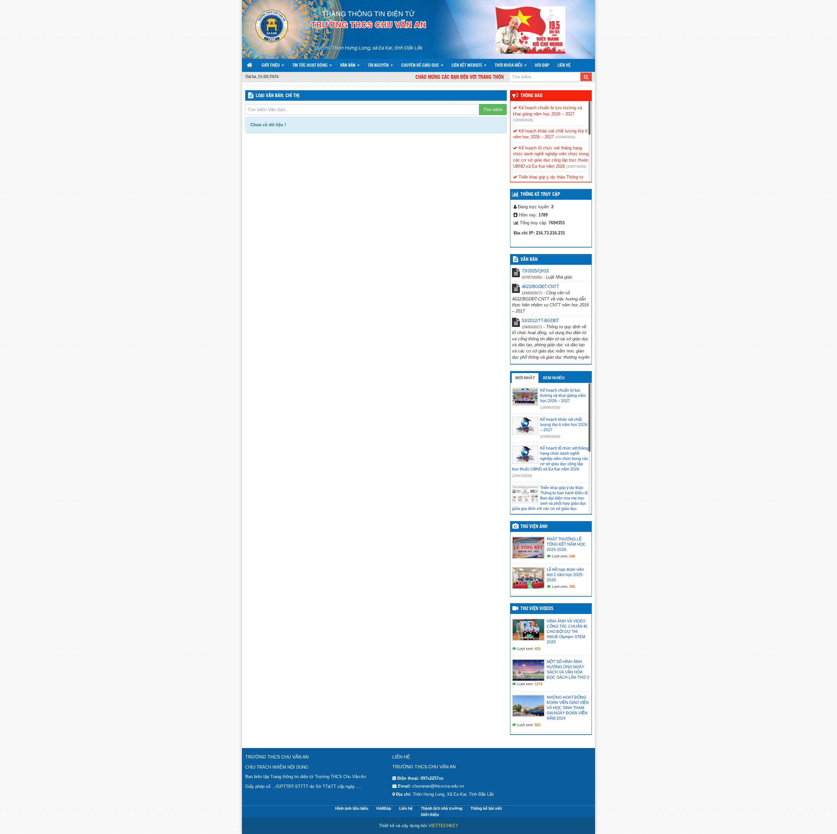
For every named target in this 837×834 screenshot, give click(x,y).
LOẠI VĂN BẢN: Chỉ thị (277, 96)
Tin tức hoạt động (310, 65)
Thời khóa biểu (509, 65)
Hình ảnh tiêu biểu (351, 808)
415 (537, 649)
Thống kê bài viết (486, 808)
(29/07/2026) (576, 166)
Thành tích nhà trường (441, 808)
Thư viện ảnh (534, 526)
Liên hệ (564, 65)
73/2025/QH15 (535, 270)
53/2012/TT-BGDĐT (540, 320)
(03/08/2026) (565, 137)
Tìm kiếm (493, 109)
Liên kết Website (467, 65)
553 (537, 725)
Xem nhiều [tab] (554, 378)
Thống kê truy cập (540, 194)
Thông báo (531, 96)
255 (572, 586)
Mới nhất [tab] (525, 378)
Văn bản (348, 65)
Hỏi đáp (542, 65)
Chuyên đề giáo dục (420, 65)
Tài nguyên (379, 65)
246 (572, 556)
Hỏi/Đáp (383, 808)
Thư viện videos (537, 608)
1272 (538, 684)
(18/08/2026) (523, 120)
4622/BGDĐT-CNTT (540, 286)
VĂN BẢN (529, 259)
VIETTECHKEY (443, 825)
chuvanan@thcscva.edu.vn (438, 786)
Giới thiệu (271, 65)
